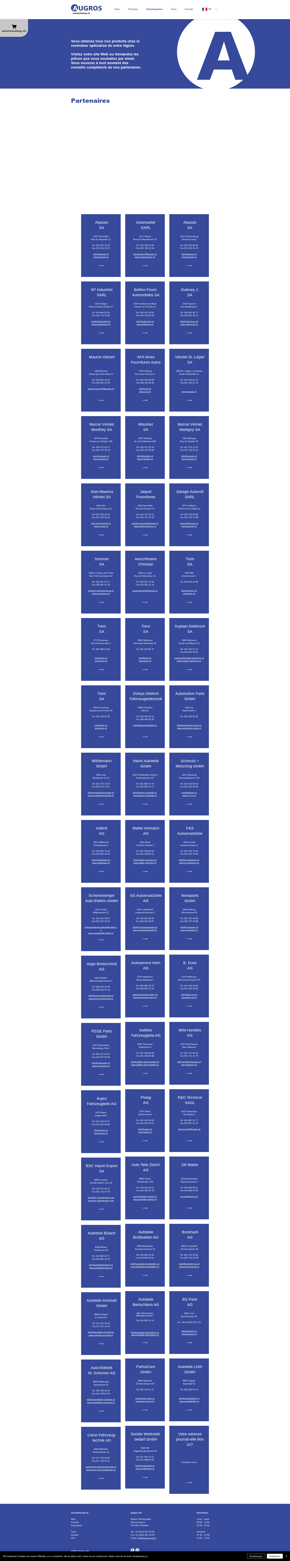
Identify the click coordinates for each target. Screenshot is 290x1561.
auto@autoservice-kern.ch (145, 994)
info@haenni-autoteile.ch (145, 792)
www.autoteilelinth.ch (189, 1401)
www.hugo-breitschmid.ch (101, 998)
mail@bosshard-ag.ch (189, 1264)
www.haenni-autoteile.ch (145, 795)
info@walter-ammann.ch (145, 860)
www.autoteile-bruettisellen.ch (145, 1266)
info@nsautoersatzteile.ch (145, 927)
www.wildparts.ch (189, 1065)
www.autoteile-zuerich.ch (145, 1199)
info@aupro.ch (101, 1130)
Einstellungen (256, 1556)
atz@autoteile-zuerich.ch (145, 1196)
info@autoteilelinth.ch (189, 1398)
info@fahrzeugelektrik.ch (145, 725)
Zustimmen (274, 1556)
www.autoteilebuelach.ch (101, 1268)
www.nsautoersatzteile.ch (145, 930)
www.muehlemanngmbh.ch (101, 795)
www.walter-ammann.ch (145, 863)
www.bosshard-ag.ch (189, 1266)
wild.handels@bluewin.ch (189, 1062)
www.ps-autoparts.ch (189, 863)
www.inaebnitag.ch (101, 863)
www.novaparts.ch (189, 930)
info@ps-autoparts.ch (189, 860)
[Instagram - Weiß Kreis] (137, 1550)
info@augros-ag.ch (147, 1538)
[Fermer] (286, 1556)
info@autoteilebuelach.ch (101, 1265)
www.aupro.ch (101, 1133)
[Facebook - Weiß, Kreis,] (132, 1550)
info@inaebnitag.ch (101, 860)
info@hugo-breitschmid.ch (100, 995)
